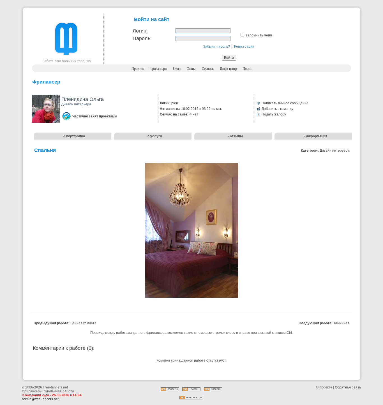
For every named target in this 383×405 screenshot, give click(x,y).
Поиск (247, 69)
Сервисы (208, 69)
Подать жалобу (274, 114)
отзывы (236, 136)
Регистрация (244, 46)
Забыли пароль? (216, 46)
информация (316, 136)
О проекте (324, 387)
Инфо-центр (228, 69)
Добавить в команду (277, 109)
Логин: (140, 31)
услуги (156, 136)
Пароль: (142, 38)
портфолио (75, 136)
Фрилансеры (158, 69)
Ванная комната (83, 323)
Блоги (177, 69)
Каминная (341, 323)
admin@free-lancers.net (40, 399)
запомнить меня (259, 35)
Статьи (191, 69)
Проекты (137, 69)
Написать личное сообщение (285, 103)
